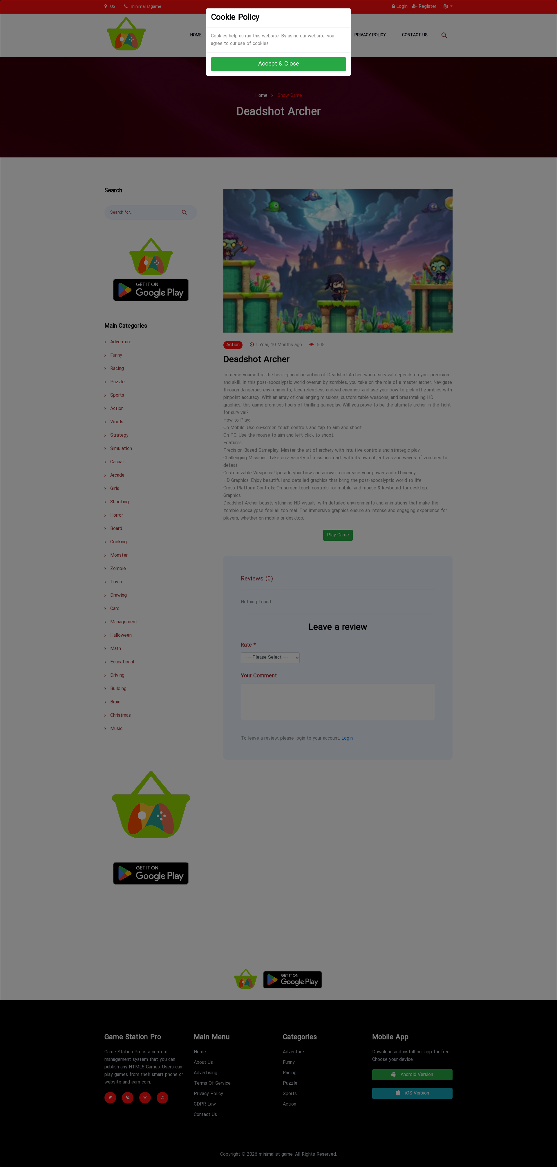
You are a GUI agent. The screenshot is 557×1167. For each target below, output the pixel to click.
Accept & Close (278, 64)
